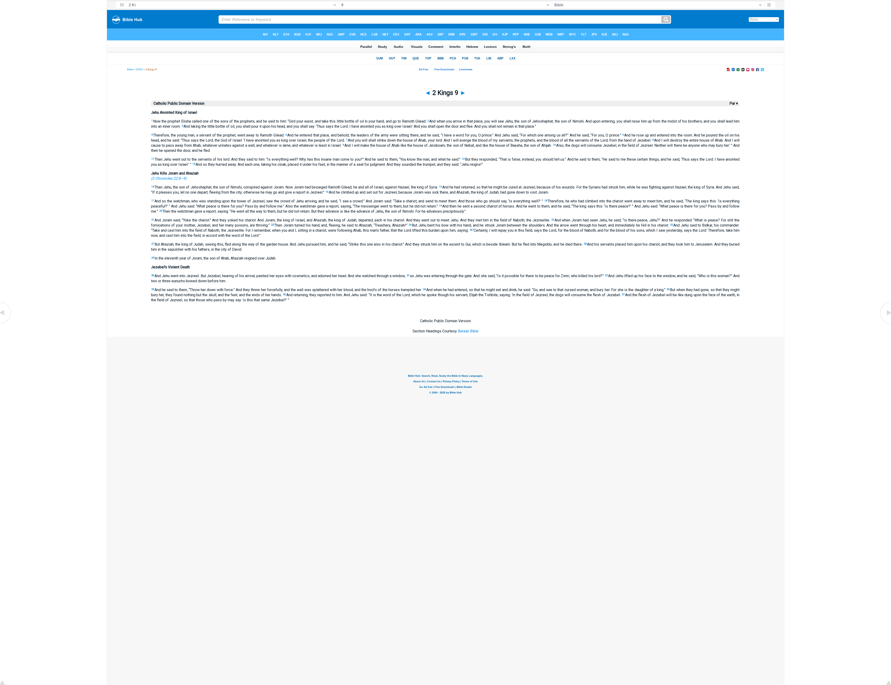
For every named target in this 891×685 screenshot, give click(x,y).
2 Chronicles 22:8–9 (168, 178)
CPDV (139, 69)
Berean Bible (468, 331)
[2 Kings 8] (6, 323)
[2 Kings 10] (885, 323)
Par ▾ (734, 103)
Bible (130, 69)
